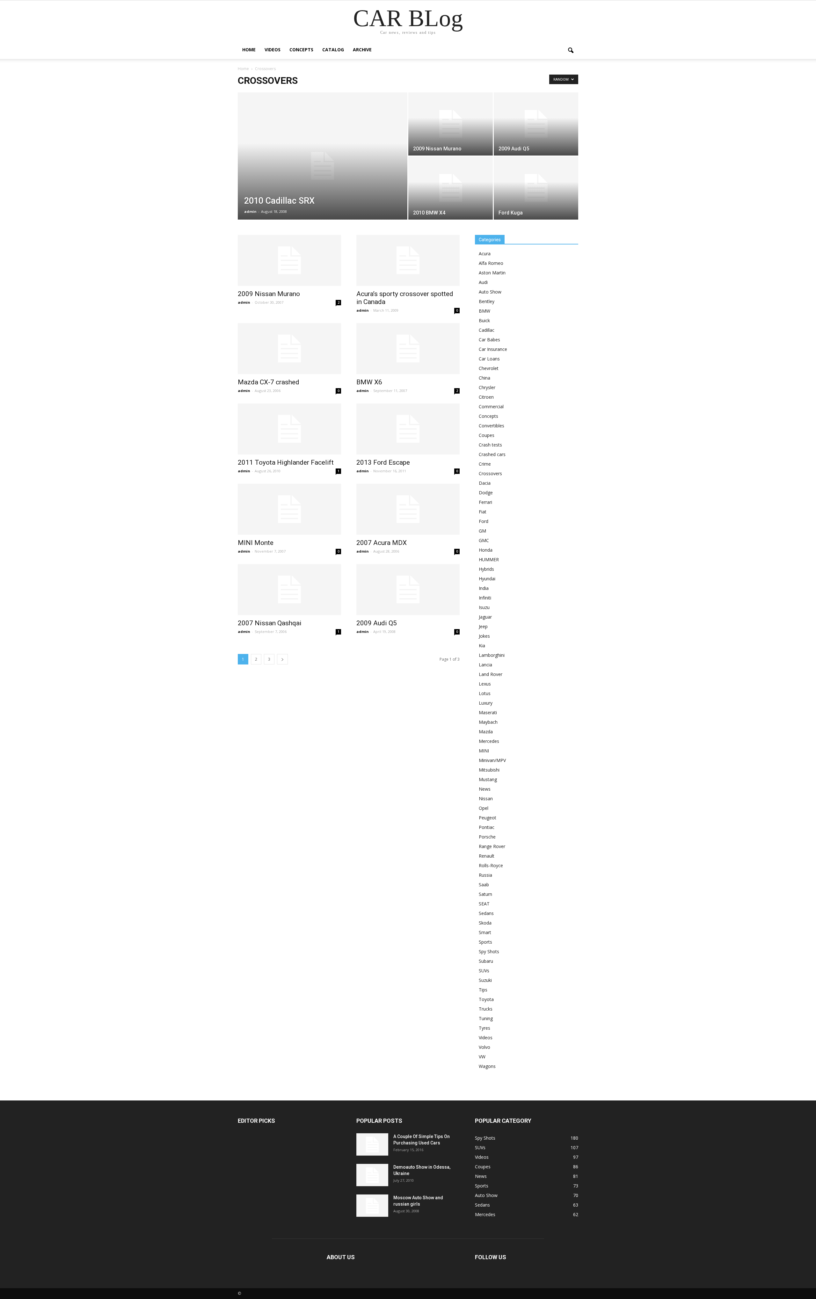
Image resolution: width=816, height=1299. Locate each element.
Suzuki (485, 980)
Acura (485, 253)
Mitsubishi (489, 770)
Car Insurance (493, 349)
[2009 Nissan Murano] (450, 124)
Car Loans (489, 359)
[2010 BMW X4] (450, 188)
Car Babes (489, 340)
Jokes (484, 636)
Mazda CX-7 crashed (268, 382)
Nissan (486, 798)
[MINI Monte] (289, 509)
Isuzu (484, 607)
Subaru (486, 961)
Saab (484, 885)
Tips (483, 990)
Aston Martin (492, 273)
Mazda (486, 732)
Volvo (484, 1047)
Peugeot (487, 818)
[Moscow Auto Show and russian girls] (372, 1205)
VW (482, 1057)
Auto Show (490, 292)
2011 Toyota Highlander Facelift (286, 462)
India (484, 588)
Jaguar (485, 617)
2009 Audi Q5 (376, 623)
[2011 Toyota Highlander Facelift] (289, 428)
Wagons (487, 1066)
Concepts (301, 50)
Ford (483, 521)
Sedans (486, 913)
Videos (272, 50)
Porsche (487, 837)
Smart (485, 932)
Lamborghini (492, 655)
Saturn (485, 894)
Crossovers (490, 473)
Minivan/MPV (492, 760)
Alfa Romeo (491, 263)
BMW (484, 311)
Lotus (485, 693)
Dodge (486, 493)
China (484, 378)
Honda (485, 550)
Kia (482, 645)
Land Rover (490, 674)
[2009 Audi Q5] (536, 124)
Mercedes (489, 741)
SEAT (484, 904)
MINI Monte (255, 543)
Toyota (486, 999)
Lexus (485, 684)
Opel (483, 808)
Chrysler (487, 387)
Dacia (485, 483)
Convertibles (491, 426)
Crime (485, 464)
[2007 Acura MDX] (408, 509)
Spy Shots (489, 951)
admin (250, 211)
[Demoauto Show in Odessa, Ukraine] (372, 1175)
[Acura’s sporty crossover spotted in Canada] (408, 260)
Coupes (486, 435)
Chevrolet (489, 368)
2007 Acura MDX (381, 543)
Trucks (485, 1009)
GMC (484, 540)
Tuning (486, 1018)
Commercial (491, 406)
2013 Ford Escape (383, 462)
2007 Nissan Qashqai (270, 623)
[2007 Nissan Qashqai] (289, 589)
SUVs (484, 971)
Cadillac (486, 330)
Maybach (488, 722)
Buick (484, 320)
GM (482, 531)
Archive (362, 50)
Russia (485, 875)
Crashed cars (492, 454)
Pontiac (486, 827)
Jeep (483, 626)
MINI (484, 751)
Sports (485, 942)
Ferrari (485, 502)
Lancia (485, 665)
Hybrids (486, 569)
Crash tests (490, 445)
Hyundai (487, 579)
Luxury (485, 703)
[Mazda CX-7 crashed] (289, 348)
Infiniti (485, 598)
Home (249, 50)
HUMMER (489, 559)
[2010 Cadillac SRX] (322, 166)
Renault (486, 856)
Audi (483, 282)
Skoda (485, 923)
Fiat (482, 512)
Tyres (484, 1028)
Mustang (488, 779)
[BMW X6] (408, 348)
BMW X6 (369, 382)
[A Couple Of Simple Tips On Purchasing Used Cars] (372, 1144)
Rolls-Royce (491, 865)
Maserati (488, 712)
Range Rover (492, 846)
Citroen (486, 397)
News (485, 789)
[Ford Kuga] (536, 188)
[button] (570, 50)
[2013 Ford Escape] (408, 428)
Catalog (333, 50)
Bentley (486, 301)
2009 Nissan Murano (269, 294)
